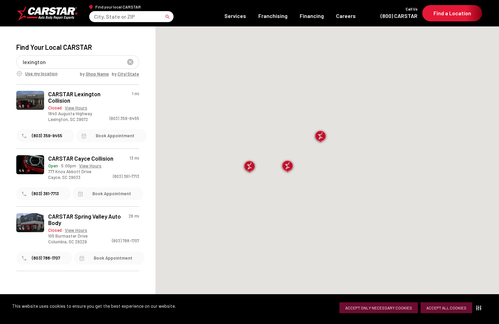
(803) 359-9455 (124, 118)
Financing (312, 16)
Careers (346, 16)
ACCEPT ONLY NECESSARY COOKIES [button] (378, 307)
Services (235, 16)
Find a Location (452, 13)
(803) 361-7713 (126, 176)
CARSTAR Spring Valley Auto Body (84, 219)
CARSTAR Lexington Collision (74, 97)
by (94, 74)
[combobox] (94, 16)
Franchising (273, 16)
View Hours (76, 107)
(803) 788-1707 (125, 240)
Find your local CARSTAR (118, 6)
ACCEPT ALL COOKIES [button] (446, 307)
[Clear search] (130, 62)
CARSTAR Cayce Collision (80, 158)
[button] (480, 307)
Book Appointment (115, 135)
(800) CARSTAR (399, 13)
